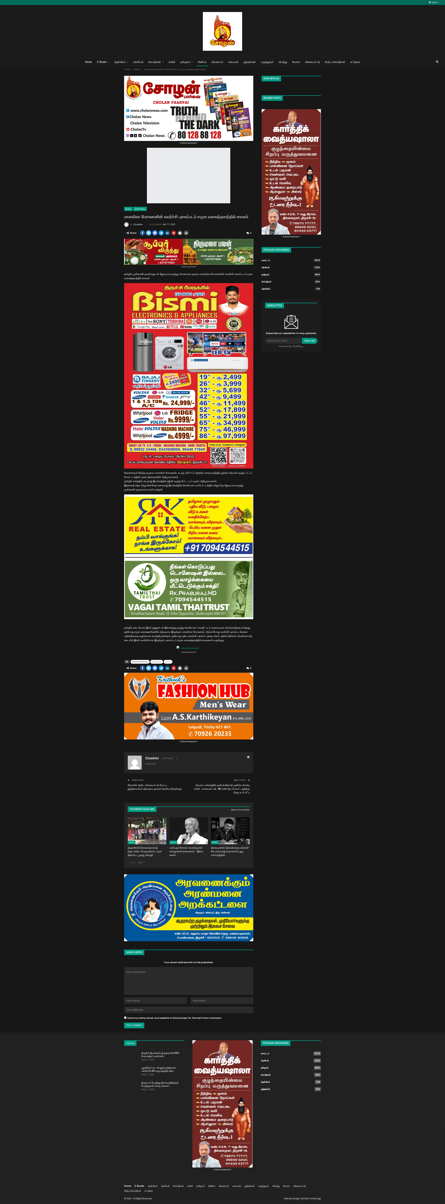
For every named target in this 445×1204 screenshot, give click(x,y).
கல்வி (172, 62)
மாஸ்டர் (168, 662)
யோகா (296, 62)
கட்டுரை (355, 62)
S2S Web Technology (311, 1198)
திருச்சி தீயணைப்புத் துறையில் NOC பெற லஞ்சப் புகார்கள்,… (160, 1054)
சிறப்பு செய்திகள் (335, 62)
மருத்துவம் (267, 62)
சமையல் (233, 62)
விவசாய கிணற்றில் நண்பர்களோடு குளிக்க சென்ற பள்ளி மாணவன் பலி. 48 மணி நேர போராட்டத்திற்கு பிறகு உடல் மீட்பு (222, 789)
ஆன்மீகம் (120, 62)
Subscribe (309, 340)
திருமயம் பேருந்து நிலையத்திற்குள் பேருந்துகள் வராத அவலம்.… (160, 1084)
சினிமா (202, 62)
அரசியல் (138, 62)
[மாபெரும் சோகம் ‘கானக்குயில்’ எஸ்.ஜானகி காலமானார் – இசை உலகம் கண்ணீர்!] (188, 830)
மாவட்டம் (266, 260)
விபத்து (283, 62)
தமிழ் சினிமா (139, 209)
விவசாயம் (217, 62)
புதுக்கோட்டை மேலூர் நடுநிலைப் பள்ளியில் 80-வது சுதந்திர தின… (158, 1069)
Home (88, 62)
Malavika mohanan (140, 662)
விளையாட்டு (312, 62)
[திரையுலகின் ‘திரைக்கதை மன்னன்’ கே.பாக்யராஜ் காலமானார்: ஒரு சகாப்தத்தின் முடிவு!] (230, 830)
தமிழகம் (185, 62)
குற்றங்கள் (250, 62)
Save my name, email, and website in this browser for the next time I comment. (174, 1018)
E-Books (102, 62)
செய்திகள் (154, 62)
